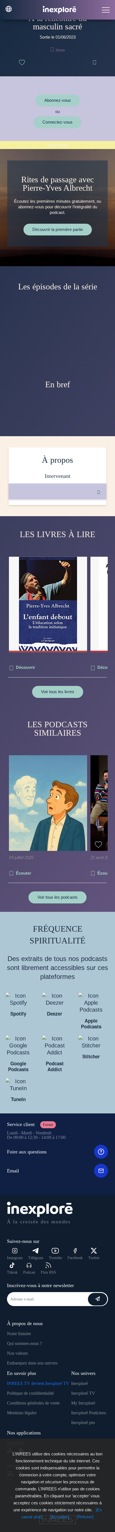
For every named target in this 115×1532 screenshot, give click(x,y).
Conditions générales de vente (33, 1403)
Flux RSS (48, 1272)
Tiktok (12, 1272)
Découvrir (25, 667)
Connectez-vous (57, 122)
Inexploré (79, 1383)
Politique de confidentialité (30, 1393)
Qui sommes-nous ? (24, 1343)
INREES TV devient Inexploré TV (38, 1383)
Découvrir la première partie (57, 229)
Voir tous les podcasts (57, 897)
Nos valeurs (17, 1353)
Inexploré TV (83, 1393)
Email (13, 1171)
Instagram (15, 1258)
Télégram (35, 1258)
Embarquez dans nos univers (32, 1363)
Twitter (94, 1258)
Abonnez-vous (57, 100)
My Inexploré (83, 1403)
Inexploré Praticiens (88, 1412)
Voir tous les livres (57, 691)
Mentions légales (22, 1412)
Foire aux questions (27, 1152)
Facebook (75, 1258)
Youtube (55, 1258)
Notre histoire (19, 1333)
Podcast (29, 1272)
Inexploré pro (83, 1422)
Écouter (23, 873)
